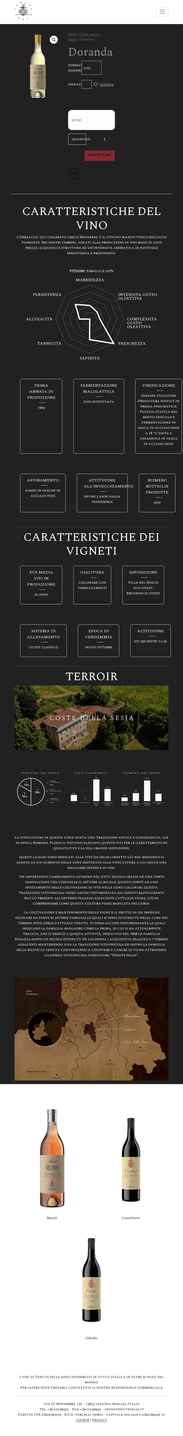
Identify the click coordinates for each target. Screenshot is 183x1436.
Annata (73, 84)
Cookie (82, 1420)
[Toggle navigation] (162, 11)
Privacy (99, 1420)
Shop (72, 34)
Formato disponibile (73, 67)
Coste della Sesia (84, 37)
